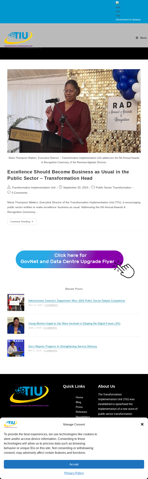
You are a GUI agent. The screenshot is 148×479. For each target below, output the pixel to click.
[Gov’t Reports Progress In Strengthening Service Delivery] (15, 348)
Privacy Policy (74, 473)
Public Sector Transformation (113, 187)
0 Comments (19, 192)
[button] (142, 424)
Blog (78, 402)
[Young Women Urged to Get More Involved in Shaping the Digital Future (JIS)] (15, 325)
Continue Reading (23, 220)
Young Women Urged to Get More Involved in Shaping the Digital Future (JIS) (74, 323)
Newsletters (83, 416)
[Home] (8, 48)
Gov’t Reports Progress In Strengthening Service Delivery (62, 346)
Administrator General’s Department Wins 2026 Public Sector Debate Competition (76, 300)
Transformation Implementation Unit (34, 187)
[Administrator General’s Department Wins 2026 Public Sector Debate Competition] (15, 302)
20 (40, 48)
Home (79, 397)
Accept (74, 464)
